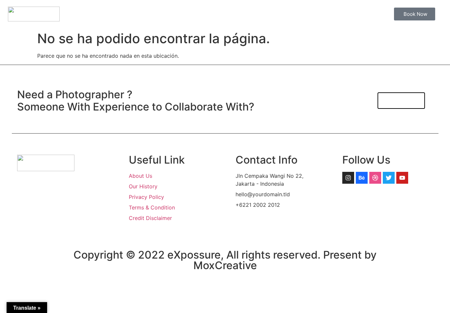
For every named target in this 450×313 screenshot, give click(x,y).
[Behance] (362, 178)
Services (256, 14)
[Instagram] (348, 178)
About (225, 14)
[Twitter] (389, 178)
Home (197, 14)
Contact (354, 14)
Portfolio (292, 14)
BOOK (323, 14)
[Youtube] (402, 178)
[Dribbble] (375, 178)
